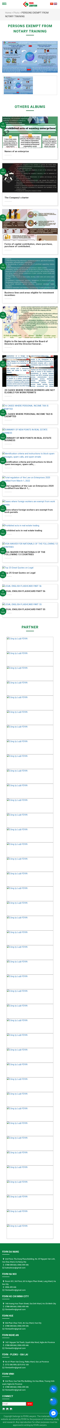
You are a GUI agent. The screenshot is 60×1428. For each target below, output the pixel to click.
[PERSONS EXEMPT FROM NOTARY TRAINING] (30, 56)
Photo (16, 12)
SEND (30, 1404)
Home (8, 12)
